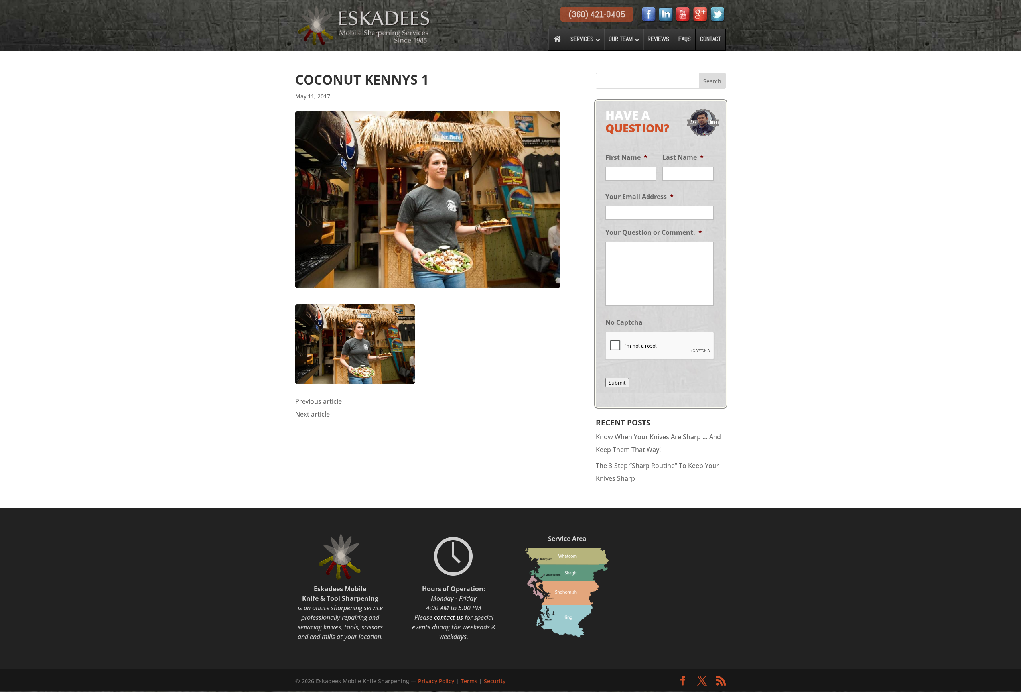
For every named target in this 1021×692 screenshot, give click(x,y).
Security (494, 681)
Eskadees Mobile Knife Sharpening (362, 681)
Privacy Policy (437, 681)
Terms (469, 681)
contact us (448, 617)
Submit (617, 382)
